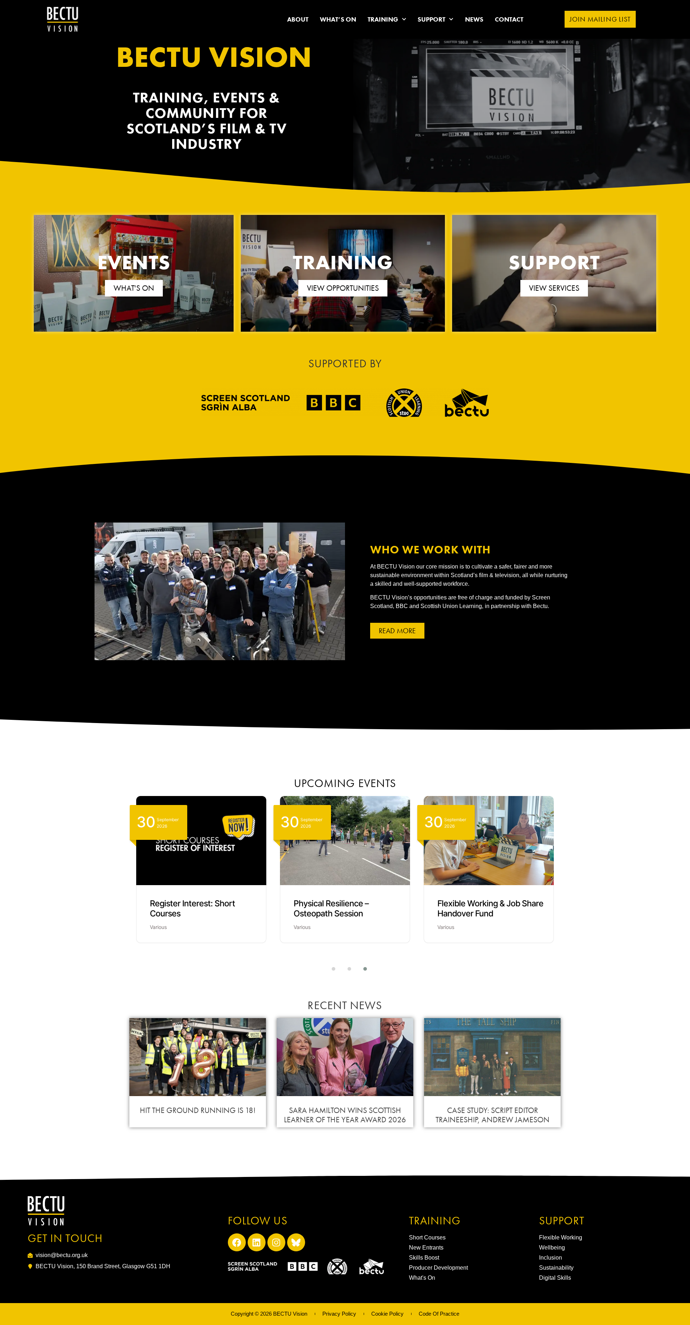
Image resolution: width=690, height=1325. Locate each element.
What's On (134, 288)
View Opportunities (343, 288)
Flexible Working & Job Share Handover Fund (490, 908)
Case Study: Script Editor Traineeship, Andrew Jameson (492, 1115)
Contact (509, 19)
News (474, 19)
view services (554, 288)
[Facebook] (237, 1242)
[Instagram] (276, 1242)
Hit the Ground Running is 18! (198, 1110)
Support (431, 19)
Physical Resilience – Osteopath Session (331, 908)
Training (383, 19)
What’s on (338, 19)
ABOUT (297, 19)
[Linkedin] (257, 1242)
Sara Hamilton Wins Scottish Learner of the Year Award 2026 (345, 1115)
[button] (329, 968)
